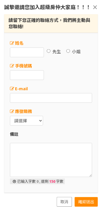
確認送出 (86, 201)
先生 (56, 51)
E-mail (21, 88)
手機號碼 (23, 66)
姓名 (19, 43)
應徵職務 (23, 111)
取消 (64, 201)
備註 (14, 134)
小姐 (76, 51)
